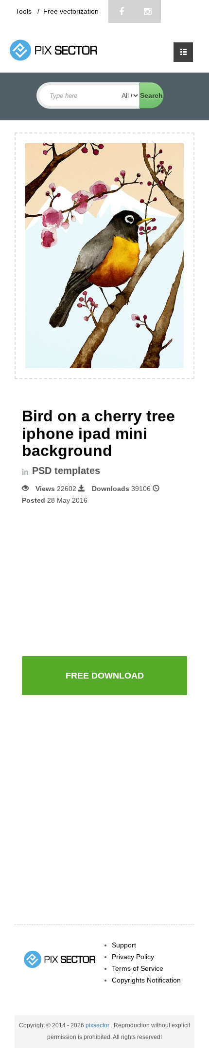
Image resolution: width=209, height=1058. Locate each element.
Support (124, 945)
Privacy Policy (133, 957)
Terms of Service (137, 968)
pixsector (98, 1025)
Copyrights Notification (146, 980)
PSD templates (66, 471)
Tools (25, 11)
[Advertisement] (104, 579)
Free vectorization (71, 11)
